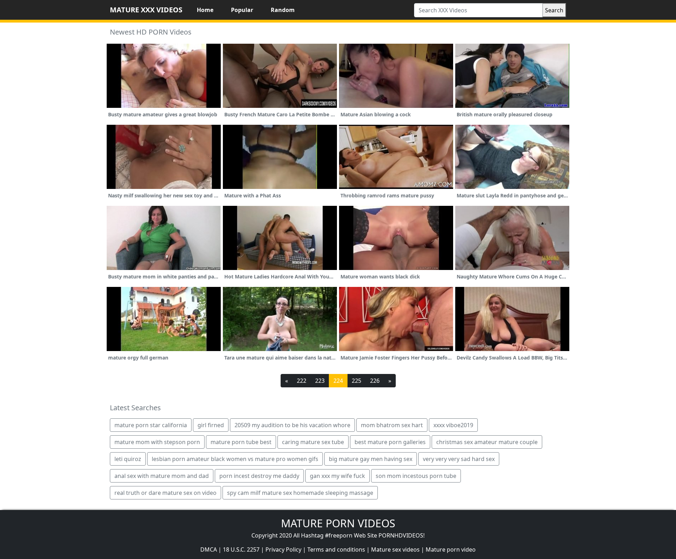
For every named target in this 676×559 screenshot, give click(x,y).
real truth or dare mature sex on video (165, 493)
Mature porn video (451, 549)
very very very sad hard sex (459, 459)
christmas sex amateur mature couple (487, 442)
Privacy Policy (283, 549)
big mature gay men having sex (370, 459)
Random (283, 10)
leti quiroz (127, 459)
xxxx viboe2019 (453, 425)
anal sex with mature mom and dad (161, 476)
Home (205, 10)
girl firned (211, 425)
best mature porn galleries (390, 442)
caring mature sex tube (313, 442)
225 (356, 381)
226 (375, 381)
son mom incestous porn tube (416, 476)
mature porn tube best (241, 442)
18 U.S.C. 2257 (241, 549)
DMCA (208, 549)
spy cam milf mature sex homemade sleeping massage (300, 493)
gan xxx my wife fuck (337, 476)
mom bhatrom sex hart (392, 425)
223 (320, 381)
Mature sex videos (395, 549)
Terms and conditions (336, 549)
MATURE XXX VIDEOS (146, 9)
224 (338, 381)
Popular (242, 10)
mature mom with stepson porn (157, 442)
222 (301, 381)
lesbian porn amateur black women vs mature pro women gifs (235, 459)
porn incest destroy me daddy (259, 476)
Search (554, 10)
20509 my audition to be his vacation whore (292, 425)
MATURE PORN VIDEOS (338, 523)
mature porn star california (150, 425)
